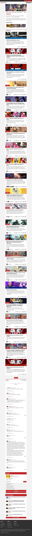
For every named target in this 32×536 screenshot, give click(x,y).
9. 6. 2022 (20, 110)
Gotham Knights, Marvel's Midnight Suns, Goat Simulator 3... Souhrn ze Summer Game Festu (15, 104)
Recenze (7, 348)
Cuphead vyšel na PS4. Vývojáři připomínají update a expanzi (15, 258)
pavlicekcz (9, 441)
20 (24, 94)
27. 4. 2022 (19, 140)
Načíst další (16, 377)
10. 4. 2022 (20, 156)
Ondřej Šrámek (11, 201)
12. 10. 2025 (19, 46)
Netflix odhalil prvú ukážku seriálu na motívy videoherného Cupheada (15, 273)
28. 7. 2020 (20, 264)
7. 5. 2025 (20, 62)
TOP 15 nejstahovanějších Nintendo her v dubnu (15, 119)
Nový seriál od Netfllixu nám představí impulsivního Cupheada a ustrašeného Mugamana (14, 305)
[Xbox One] (11, 478)
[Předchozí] (7, 25)
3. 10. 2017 (20, 374)
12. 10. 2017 (19, 357)
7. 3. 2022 (20, 171)
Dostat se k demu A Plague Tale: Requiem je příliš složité (15, 134)
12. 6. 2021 (20, 201)
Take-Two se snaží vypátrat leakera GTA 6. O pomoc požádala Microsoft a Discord (16, 508)
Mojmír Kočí (9, 62)
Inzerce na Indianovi (10, 527)
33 (24, 357)
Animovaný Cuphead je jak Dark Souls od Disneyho (15, 367)
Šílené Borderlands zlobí (11, 289)
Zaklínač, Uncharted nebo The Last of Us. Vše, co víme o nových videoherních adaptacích (15, 242)
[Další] (25, 25)
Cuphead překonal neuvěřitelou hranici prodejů (14, 335)
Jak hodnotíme (16, 492)
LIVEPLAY (7, 365)
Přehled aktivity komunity (16, 517)
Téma (7, 177)
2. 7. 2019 (20, 326)
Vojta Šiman (9, 357)
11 (24, 46)
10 (24, 62)
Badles (9, 393)
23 (24, 79)
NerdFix (2, 527)
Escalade (9, 429)
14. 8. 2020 (20, 249)
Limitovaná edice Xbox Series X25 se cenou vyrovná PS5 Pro (16, 497)
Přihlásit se (15, 384)
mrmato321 (9, 418)
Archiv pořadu (2, 523)
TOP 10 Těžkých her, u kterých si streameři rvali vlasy (15, 72)
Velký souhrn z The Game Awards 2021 (14, 179)
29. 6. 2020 (20, 279)
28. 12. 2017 (19, 341)
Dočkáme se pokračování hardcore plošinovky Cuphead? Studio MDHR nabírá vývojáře (15, 56)
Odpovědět (11, 396)
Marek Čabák (10, 216)
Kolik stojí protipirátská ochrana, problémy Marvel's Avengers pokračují (15, 226)
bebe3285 (9, 459)
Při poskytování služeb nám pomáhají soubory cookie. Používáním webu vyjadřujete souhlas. (13, 530)
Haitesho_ (9, 398)
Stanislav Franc (11, 249)
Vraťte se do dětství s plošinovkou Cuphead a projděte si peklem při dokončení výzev (15, 350)
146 (25, 12)
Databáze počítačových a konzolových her (11, 12)
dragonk (9, 500)
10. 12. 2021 (19, 186)
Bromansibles (9, 406)
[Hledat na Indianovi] (26, 2)
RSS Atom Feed (3, 525)
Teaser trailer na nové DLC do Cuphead (14, 320)
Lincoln (9, 497)
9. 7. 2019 (20, 311)
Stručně (7, 85)
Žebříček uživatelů (16, 525)
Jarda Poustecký (10, 125)
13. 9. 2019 (20, 296)
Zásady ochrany (9, 523)
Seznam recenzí (16, 490)
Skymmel (9, 435)
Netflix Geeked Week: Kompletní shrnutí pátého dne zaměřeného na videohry (15, 195)
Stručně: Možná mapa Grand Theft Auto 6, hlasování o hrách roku (15, 88)
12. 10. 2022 (19, 94)
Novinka (7, 53)
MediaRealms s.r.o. (3, 532)
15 (24, 186)
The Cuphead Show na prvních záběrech (14, 210)
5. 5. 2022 (20, 125)
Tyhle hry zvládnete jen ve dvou (13, 40)
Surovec (9, 424)
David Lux (9, 311)
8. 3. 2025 (20, 79)
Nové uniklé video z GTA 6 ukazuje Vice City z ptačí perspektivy (16, 504)
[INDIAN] (3, 2)
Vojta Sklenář (9, 413)
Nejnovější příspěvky (15, 523)
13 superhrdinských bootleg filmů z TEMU (17, 514)
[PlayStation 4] (10, 478)
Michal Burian (9, 94)
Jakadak (9, 387)
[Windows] (9, 478)
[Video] (16, 34)
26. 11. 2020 (20, 232)
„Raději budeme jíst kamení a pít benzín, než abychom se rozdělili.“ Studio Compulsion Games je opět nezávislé (16, 501)
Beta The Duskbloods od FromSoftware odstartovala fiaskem (16, 512)
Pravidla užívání (9, 524)
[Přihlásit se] (30, 2)
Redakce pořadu (3, 524)
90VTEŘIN (7, 287)
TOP (6, 38)
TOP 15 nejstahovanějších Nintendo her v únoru (15, 149)
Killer (9, 514)
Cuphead (18, 12)
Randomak (9, 467)
